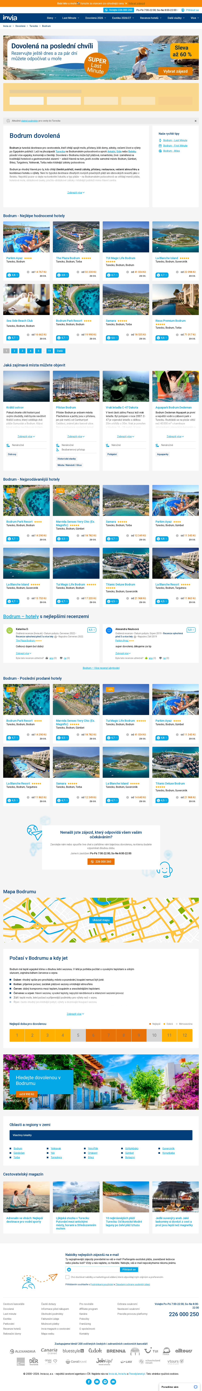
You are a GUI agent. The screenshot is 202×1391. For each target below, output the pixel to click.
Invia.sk (113, 1373)
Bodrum (18, 1148)
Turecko (34, 26)
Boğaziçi (130, 1157)
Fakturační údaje (50, 1318)
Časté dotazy (48, 1304)
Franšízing (85, 1323)
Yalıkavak (56, 1148)
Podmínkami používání (101, 1284)
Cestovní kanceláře (13, 1304)
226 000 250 (184, 1314)
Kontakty (84, 1333)
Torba (17, 1157)
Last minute (9, 1313)
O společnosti (87, 1328)
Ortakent (92, 1152)
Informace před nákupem (55, 1308)
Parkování (8, 1323)
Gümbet (129, 1152)
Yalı (53, 1152)
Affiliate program (88, 1308)
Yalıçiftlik (93, 1148)
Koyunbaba (168, 1152)
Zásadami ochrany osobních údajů (132, 1284)
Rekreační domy (12, 1333)
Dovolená (20, 26)
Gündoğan (19, 1152)
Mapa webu (47, 1333)
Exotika (7, 1318)
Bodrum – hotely (21, 616)
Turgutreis (56, 1157)
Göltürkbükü (131, 1148)
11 (50, 350)
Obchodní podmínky (52, 1313)
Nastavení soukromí (128, 1308)
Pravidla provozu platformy (132, 1313)
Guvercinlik (168, 1148)
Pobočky (84, 1318)
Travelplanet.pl (137, 1373)
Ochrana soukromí (127, 1304)
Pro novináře (86, 1304)
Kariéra (83, 1313)
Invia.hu (122, 1373)
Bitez (91, 1157)
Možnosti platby (50, 1323)
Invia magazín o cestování (55, 1328)
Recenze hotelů (12, 1328)
